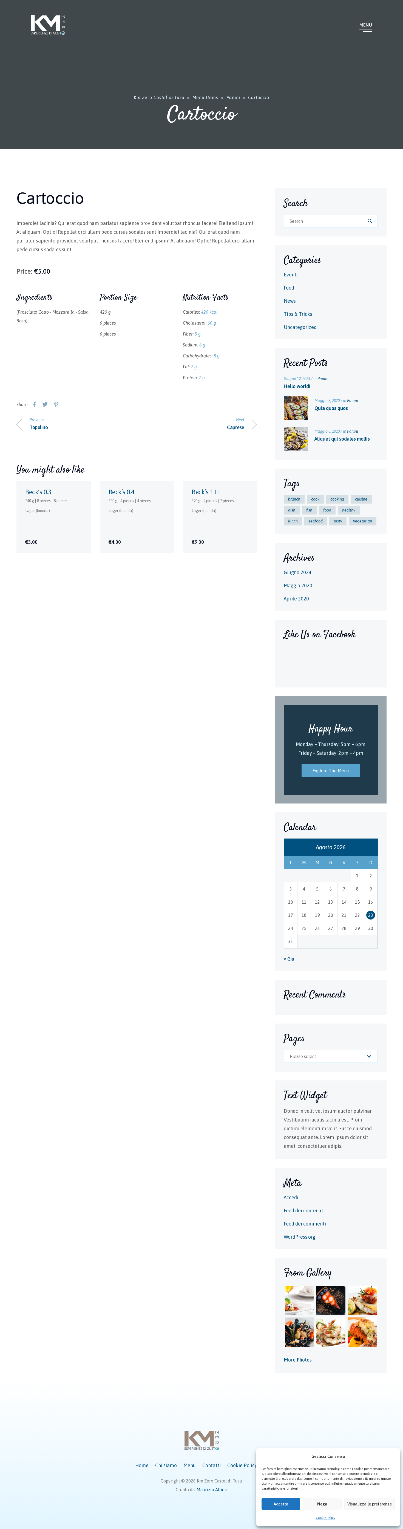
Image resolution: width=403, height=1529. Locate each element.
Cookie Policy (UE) (247, 1465)
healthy (348, 510)
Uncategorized (300, 327)
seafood (316, 521)
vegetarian (362, 521)
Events (291, 275)
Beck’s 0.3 (38, 492)
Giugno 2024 (297, 572)
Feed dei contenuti (304, 1210)
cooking (337, 499)
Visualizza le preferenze (369, 1504)
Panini (322, 379)
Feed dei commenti (305, 1224)
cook (315, 499)
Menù (189, 1465)
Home (142, 1465)
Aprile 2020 (296, 599)
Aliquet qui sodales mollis (342, 439)
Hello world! (297, 386)
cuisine (361, 499)
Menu (365, 24)
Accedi (291, 1197)
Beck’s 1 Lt (206, 492)
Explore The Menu (331, 770)
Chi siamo (166, 1465)
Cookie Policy (325, 1518)
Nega (322, 1504)
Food (289, 288)
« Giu (289, 959)
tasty (338, 521)
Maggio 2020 (298, 585)
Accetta (281, 1504)
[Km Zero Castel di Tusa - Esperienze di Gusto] (48, 25)
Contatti (211, 1465)
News (290, 301)
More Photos (298, 1360)
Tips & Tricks (298, 314)
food (327, 510)
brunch (294, 499)
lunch (293, 521)
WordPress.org (299, 1237)
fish (309, 510)
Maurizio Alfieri (212, 1489)
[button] (392, 1456)
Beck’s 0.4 (122, 492)
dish (291, 510)
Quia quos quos (331, 408)
